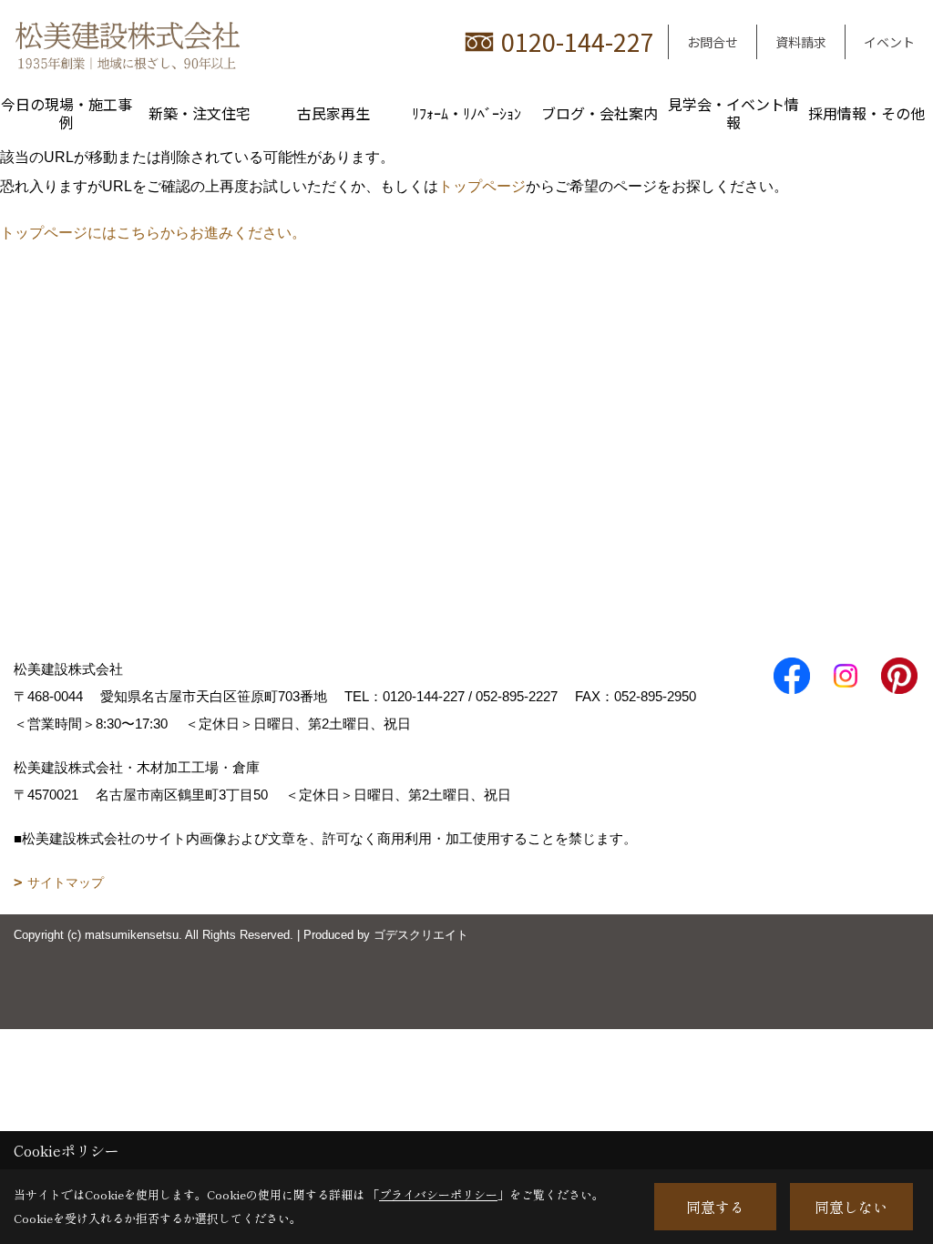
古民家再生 (333, 113)
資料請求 (800, 42)
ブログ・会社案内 (599, 113)
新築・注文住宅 (200, 113)
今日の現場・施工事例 (66, 113)
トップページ (482, 186)
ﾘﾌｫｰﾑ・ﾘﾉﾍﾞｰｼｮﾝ (466, 113)
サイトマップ (65, 882)
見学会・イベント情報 (733, 113)
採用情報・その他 (866, 113)
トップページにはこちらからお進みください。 (153, 232)
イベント (889, 42)
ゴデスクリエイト (421, 935)
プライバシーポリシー (438, 1194)
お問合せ (712, 42)
